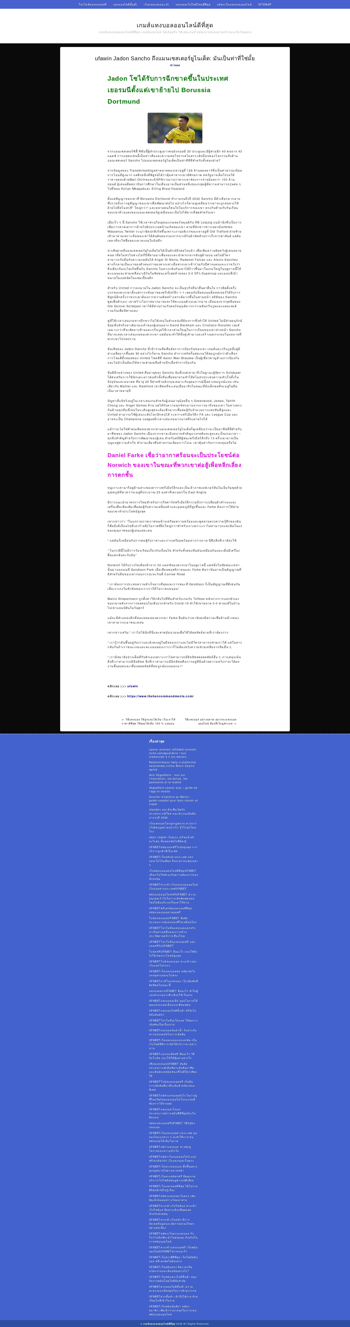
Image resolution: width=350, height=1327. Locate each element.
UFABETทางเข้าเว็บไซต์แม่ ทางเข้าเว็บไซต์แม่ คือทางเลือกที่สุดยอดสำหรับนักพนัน (173, 1210)
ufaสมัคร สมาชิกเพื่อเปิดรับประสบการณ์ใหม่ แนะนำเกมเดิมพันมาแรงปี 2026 (172, 813)
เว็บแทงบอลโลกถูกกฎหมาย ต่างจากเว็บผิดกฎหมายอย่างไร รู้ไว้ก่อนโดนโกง (173, 827)
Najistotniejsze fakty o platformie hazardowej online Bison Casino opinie (172, 765)
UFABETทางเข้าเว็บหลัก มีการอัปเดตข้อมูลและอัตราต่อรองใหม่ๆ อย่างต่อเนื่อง (171, 1223)
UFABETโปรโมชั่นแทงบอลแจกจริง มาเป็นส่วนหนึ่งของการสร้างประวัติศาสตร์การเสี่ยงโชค (172, 932)
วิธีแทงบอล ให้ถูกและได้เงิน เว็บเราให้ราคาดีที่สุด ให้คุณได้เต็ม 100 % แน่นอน (148, 721)
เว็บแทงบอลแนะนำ (156, 4)
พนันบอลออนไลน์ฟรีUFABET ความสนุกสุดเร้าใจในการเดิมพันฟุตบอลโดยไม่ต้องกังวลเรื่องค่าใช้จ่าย (172, 898)
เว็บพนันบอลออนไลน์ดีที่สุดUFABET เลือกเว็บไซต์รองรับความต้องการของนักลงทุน (173, 874)
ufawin (132, 686)
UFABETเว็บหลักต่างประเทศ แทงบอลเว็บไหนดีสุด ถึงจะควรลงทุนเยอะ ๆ (173, 861)
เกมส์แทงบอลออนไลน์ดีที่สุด (175, 25)
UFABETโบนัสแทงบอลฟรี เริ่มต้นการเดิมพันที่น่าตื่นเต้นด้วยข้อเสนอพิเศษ (172, 1085)
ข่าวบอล (175, 65)
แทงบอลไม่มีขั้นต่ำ (125, 4)
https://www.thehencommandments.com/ (160, 696)
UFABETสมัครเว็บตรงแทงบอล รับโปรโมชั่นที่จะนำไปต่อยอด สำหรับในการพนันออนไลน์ (173, 1237)
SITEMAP (264, 4)
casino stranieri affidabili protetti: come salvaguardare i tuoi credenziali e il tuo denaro (173, 753)
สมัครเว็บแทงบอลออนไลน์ (234, 4)
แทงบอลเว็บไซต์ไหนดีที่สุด (193, 4)
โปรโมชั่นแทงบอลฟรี (93, 4)
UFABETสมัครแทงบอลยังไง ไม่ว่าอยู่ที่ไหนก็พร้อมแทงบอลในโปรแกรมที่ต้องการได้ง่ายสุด (173, 1099)
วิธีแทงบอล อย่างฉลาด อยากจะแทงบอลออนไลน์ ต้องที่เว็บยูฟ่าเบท (211, 721)
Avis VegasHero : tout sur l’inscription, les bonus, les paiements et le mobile (168, 778)
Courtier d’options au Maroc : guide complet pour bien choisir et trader (173, 800)
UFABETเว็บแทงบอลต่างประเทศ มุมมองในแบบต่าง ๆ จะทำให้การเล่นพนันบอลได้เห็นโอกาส (173, 1137)
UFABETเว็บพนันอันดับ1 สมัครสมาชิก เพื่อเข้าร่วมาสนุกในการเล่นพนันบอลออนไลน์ (173, 1310)
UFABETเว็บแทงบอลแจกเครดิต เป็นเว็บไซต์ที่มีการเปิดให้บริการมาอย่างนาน (173, 1044)
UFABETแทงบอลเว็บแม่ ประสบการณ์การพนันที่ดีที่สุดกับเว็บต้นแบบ (172, 1113)
